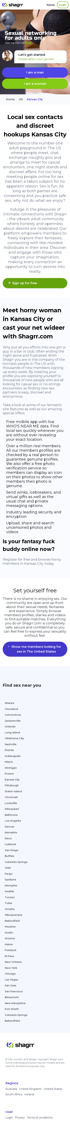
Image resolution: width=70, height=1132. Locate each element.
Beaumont (12, 997)
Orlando (10, 726)
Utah (8, 867)
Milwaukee (12, 808)
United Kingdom (30, 1089)
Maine (9, 944)
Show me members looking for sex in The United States (36, 649)
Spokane (10, 879)
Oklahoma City (14, 738)
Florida (9, 750)
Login (9, 1117)
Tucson (10, 897)
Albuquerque (13, 914)
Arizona (10, 938)
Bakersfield (12, 920)
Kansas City (12, 779)
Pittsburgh (12, 785)
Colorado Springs (16, 862)
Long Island (12, 732)
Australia (11, 1089)
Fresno (9, 773)
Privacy (20, 1117)
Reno (8, 838)
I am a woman (35, 84)
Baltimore (11, 814)
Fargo (8, 873)
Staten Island (13, 791)
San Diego (11, 850)
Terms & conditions (39, 1117)
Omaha (9, 909)
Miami (9, 761)
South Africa (13, 1094)
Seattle (9, 891)
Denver (9, 826)
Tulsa (8, 903)
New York (11, 967)
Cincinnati (11, 797)
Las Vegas (11, 979)
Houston (10, 926)
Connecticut (13, 714)
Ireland (29, 1094)
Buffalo (9, 856)
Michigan (11, 767)
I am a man (35, 72)
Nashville (10, 744)
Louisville (11, 803)
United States (53, 1089)
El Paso (9, 956)
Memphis (11, 832)
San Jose (10, 985)
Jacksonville (13, 720)
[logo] (13, 4)
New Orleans (13, 961)
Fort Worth (12, 1009)
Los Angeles (13, 820)
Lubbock (10, 844)
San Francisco (14, 991)
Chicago (10, 973)
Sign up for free (24, 283)
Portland (10, 950)
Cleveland (11, 709)
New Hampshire (15, 1003)
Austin (9, 932)
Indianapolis (13, 756)
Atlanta (9, 703)
